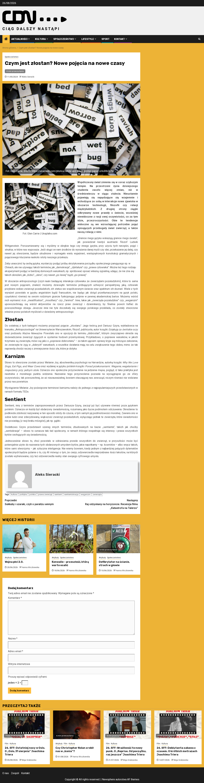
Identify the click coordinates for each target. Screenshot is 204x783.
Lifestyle (87, 39)
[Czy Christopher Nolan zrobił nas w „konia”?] (77, 724)
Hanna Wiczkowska (30, 567)
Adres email (15, 651)
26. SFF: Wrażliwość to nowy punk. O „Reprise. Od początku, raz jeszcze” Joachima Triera (126, 751)
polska (32, 494)
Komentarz (15, 597)
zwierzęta (97, 494)
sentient (58, 494)
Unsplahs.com (49, 233)
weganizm (85, 494)
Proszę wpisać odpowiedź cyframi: (27, 676)
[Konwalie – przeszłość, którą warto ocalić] (71, 538)
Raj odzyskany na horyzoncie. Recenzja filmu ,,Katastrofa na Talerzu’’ (111, 504)
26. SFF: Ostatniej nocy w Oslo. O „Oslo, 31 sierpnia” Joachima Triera (25, 751)
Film (6, 744)
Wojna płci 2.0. (14, 561)
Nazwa (12, 638)
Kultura (40, 39)
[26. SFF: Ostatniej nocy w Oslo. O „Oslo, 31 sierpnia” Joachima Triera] (26, 724)
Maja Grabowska (29, 760)
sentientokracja (71, 494)
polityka (23, 494)
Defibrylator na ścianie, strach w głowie (114, 563)
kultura (14, 494)
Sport (105, 39)
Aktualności (19, 39)
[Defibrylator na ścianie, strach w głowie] (118, 538)
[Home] (6, 39)
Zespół (15, 773)
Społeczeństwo (63, 39)
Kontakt (119, 39)
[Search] (199, 39)
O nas (5, 773)
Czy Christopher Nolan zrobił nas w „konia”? (74, 749)
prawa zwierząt (45, 494)
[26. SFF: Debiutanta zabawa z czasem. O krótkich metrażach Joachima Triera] (178, 724)
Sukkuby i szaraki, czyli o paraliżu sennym (29, 502)
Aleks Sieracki (28, 77)
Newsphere (108, 779)
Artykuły (8, 558)
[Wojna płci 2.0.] (24, 538)
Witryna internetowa (19, 664)
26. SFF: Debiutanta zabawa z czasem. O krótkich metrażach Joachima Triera (177, 751)
